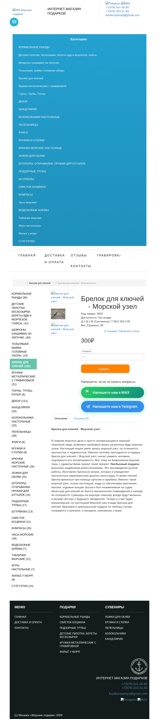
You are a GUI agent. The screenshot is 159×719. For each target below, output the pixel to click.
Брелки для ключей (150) (21, 364)
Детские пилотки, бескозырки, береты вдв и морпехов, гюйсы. (58, 55)
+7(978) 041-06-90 (117, 7)
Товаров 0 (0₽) (14, 22)
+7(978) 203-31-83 (117, 11)
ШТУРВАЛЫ (26, 179)
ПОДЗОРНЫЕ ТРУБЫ (32, 171)
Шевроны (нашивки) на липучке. (39, 62)
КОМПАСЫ (26, 194)
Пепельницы (114, 627)
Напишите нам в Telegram (115, 406)
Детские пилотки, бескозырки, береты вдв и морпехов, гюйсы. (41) (21, 313)
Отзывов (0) (81, 418)
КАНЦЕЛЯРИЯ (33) (21, 409)
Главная (27, 255)
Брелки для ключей (31, 78)
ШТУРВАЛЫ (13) (22, 511)
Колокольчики (115, 633)
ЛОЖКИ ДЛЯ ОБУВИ (32, 155)
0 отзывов (110, 331)
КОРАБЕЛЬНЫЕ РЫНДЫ (34, 47)
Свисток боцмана (72, 622)
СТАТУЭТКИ (27, 241)
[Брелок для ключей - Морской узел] (64, 298)
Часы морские (28, 202)
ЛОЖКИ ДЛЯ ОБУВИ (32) (20, 474)
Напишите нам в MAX (111, 392)
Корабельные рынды (75, 616)
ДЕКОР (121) (20, 400)
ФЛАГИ (23, 132)
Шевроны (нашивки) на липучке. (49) (21, 333)
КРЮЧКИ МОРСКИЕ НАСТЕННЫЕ (40, 148)
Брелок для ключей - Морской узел (77, 283)
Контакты (81, 266)
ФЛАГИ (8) (18, 442)
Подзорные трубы (73, 627)
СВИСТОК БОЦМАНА (32, 187)
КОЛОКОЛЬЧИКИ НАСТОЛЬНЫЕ (39, 117)
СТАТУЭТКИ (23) (22, 585)
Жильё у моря (28, 233)
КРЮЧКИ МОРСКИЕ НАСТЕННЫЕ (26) (23, 462)
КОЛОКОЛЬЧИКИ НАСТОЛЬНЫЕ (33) (22, 421)
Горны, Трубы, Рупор (32, 93)
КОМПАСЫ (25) (21, 528)
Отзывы (79, 255)
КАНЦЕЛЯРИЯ (28, 109)
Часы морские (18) (23, 536)
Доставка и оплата (55, 259)
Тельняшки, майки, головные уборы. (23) (20, 349)
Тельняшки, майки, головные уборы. (42, 70)
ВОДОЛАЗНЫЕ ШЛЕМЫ (34, 210)
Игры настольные (30, 225)
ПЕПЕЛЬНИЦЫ (28, 124)
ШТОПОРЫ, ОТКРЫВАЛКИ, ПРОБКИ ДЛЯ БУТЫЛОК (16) (21, 489)
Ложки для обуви (117, 616)
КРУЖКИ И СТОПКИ (31, 140)
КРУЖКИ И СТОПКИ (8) (19, 450)
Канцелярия (114, 639)
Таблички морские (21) (21, 557)
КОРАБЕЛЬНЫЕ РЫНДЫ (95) (22, 295)
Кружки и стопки (117, 622)
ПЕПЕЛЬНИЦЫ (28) (21, 433)
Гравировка (108, 255)
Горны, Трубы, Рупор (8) (22, 392)
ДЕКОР (23, 101)
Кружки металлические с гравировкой (42, 86)
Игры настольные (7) (23, 567)
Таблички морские (30, 218)
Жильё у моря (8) (22, 577)
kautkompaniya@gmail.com (123, 15)
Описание (60, 418)
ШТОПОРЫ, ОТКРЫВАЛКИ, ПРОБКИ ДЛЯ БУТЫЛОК (52, 163)
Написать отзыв (129, 331)
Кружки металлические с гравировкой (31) (23, 378)
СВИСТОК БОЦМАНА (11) (21, 519)
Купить (104, 368)
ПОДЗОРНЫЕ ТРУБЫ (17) (20, 503)
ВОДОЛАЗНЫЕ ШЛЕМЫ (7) (21, 546)
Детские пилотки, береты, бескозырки (79, 635)
